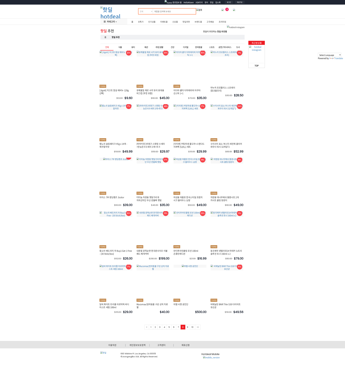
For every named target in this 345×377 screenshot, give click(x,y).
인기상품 (152, 21)
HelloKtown (189, 2)
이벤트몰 (164, 21)
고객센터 (161, 345)
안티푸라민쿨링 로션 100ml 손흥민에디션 (185, 252)
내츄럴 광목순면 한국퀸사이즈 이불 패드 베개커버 (152, 252)
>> (198, 327)
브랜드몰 (198, 21)
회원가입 (239, 2)
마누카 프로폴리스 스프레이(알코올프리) (223, 89)
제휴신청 (186, 345)
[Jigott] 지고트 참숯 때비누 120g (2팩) (114, 92)
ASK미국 (199, 2)
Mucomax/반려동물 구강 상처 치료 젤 (152, 306)
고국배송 (210, 21)
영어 (206, 2)
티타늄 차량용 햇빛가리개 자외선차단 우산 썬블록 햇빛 (149, 199)
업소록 (218, 2)
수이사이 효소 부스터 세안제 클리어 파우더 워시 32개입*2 (226, 145)
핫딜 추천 (116, 37)
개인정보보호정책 (137, 345)
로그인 (229, 2)
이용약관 (112, 345)
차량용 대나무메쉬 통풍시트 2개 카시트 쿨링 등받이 (225, 199)
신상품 (175, 21)
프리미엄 (222, 21)
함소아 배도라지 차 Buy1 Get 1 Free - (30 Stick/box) (115, 252)
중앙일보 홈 (177, 2)
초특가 (141, 21)
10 (192, 327)
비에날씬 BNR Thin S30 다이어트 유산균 (226, 306)
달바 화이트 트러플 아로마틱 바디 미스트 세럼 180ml (114, 306)
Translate (338, 58)
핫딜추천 (186, 21)
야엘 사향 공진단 (180, 304)
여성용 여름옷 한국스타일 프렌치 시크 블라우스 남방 (188, 199)
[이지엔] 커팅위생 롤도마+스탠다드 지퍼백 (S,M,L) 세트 (188, 145)
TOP (257, 65)
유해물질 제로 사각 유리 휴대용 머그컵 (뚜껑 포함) (150, 92)
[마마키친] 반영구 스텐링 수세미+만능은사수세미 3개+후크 (151, 145)
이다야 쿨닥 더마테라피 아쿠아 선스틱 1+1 (187, 92)
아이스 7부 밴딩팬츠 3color (111, 197)
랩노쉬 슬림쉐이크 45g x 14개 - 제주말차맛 (113, 145)
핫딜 (211, 2)
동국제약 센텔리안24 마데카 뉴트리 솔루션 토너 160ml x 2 (226, 252)
